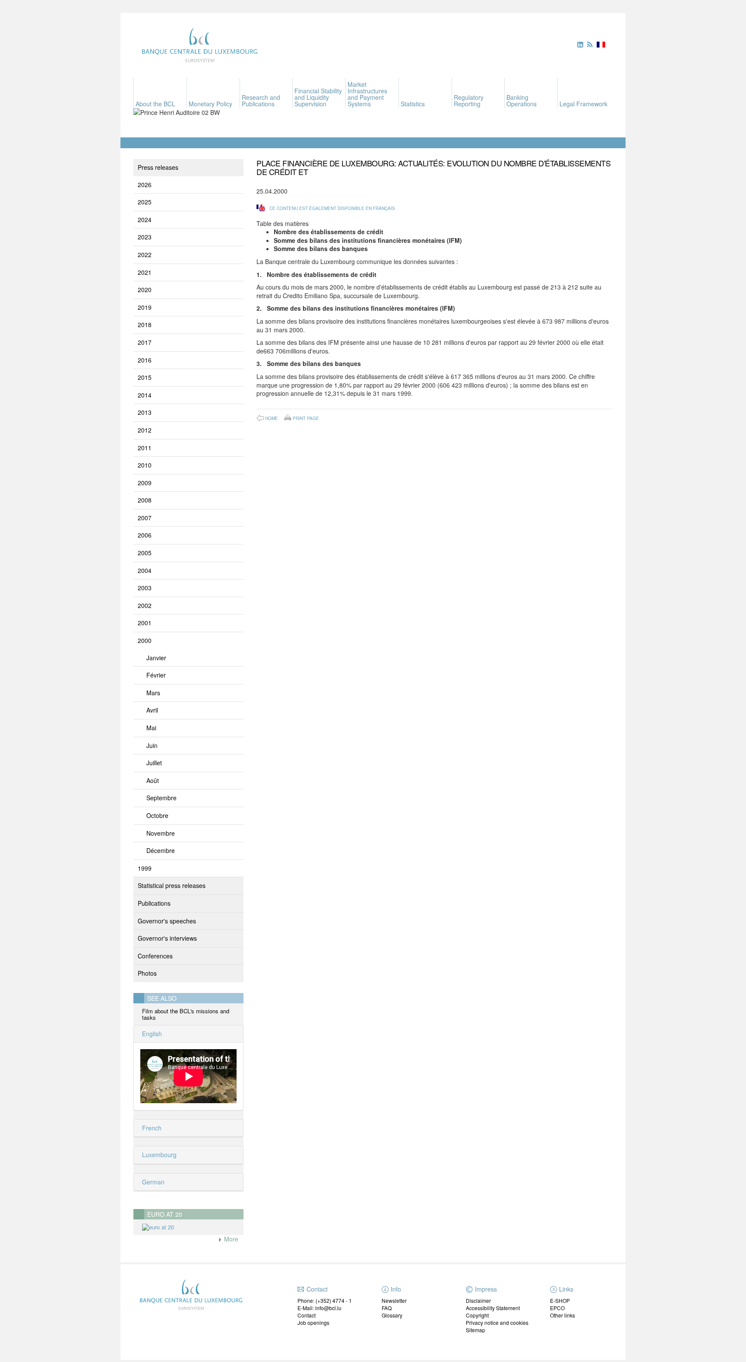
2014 (145, 395)
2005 (145, 552)
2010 (145, 465)
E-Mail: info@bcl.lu (319, 1307)
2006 (145, 535)
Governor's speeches (167, 920)
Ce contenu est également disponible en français (332, 208)
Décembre (160, 850)
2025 (145, 201)
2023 (145, 236)
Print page (306, 417)
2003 (145, 587)
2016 (145, 360)
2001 (145, 622)
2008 (145, 500)
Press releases (158, 167)
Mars (153, 692)
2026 (145, 184)
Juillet (154, 762)
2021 (145, 272)
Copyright (477, 1315)
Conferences (155, 955)
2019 (145, 307)
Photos (147, 973)
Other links (562, 1315)
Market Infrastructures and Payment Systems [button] (367, 94)
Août (152, 780)
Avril (152, 710)
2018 (145, 324)
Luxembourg (158, 1154)
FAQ (387, 1307)
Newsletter (394, 1300)
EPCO (557, 1307)
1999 (145, 868)
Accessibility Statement (493, 1307)
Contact (306, 1315)
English (151, 1033)
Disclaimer (478, 1300)
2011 (145, 447)
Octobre (157, 815)
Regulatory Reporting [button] (469, 100)
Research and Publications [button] (261, 100)
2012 (145, 430)
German (152, 1181)
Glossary (392, 1315)
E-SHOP (560, 1300)
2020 (145, 289)
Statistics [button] (413, 103)
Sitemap (475, 1329)
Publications (154, 903)
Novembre (160, 833)
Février (156, 675)
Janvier (156, 657)
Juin (152, 745)
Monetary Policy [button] (210, 103)
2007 (145, 517)
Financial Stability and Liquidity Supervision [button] (318, 97)
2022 (145, 254)
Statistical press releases (171, 885)
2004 (145, 570)
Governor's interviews (167, 938)
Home (271, 418)
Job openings (313, 1322)
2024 (145, 219)
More (230, 1239)
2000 (145, 640)
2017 (145, 342)
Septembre (161, 797)
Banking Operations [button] (521, 100)
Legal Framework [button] (583, 103)
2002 (145, 605)
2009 (145, 482)
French (150, 1127)
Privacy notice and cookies (497, 1322)
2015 (145, 377)
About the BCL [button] (155, 103)
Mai (151, 727)
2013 (145, 412)
